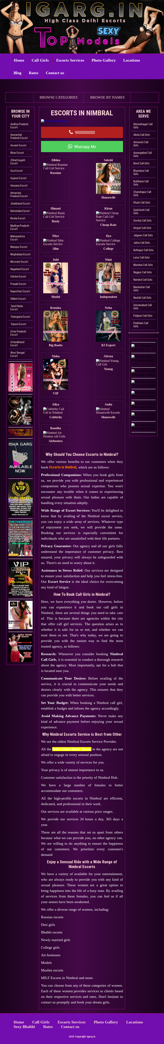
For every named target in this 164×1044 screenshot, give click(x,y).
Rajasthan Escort (20, 291)
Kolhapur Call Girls (143, 250)
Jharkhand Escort (20, 203)
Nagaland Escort (19, 269)
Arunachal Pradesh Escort (19, 136)
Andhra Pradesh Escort (19, 126)
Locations (131, 60)
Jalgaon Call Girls (143, 235)
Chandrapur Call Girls (142, 193)
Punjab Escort (18, 283)
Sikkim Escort (18, 298)
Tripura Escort (18, 324)
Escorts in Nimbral (62, 467)
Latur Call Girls (141, 257)
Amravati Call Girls (140, 144)
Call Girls (40, 60)
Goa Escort (16, 170)
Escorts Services (70, 60)
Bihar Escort (17, 152)
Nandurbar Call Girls (141, 288)
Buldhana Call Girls (141, 183)
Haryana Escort (19, 185)
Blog (17, 73)
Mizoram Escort (19, 261)
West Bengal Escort (17, 354)
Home (19, 60)
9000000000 (85, 132)
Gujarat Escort (18, 178)
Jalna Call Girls (141, 242)
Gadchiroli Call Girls (141, 211)
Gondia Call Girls (142, 220)
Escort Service (59, 582)
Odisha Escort (18, 276)
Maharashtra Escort (17, 238)
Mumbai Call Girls (143, 264)
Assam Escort (18, 145)
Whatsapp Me (85, 146)
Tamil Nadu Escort (16, 307)
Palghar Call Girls (142, 315)
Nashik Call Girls (142, 297)
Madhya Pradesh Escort (19, 227)
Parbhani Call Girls (140, 324)
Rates (33, 73)
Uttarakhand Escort (17, 343)
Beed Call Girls (141, 163)
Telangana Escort (20, 316)
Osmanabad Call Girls (142, 306)
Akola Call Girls (141, 134)
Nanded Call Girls (142, 279)
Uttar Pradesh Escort (18, 333)
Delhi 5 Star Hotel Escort (71, 749)
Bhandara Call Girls (141, 172)
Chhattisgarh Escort (17, 162)
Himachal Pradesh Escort (19, 194)
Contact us (55, 73)
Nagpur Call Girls (142, 272)
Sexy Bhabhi (24, 1026)
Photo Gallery (104, 60)
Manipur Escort (18, 247)
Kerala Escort (17, 218)
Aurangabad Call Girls (142, 154)
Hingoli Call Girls (142, 228)
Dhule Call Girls (141, 202)
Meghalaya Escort (20, 254)
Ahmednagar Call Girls (143, 126)
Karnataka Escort (20, 211)
